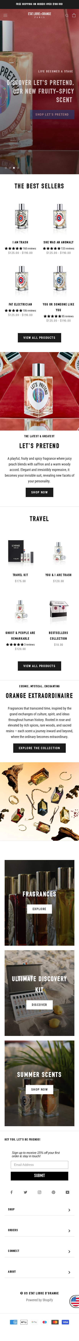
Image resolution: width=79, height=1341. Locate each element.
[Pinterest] (53, 1192)
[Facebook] (11, 1192)
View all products (39, 338)
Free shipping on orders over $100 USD (39, 4)
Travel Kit (20, 575)
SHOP (40, 1210)
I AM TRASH (20, 242)
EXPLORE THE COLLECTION (39, 748)
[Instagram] (39, 1192)
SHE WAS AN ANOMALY (58, 242)
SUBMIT (39, 1176)
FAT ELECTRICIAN (20, 304)
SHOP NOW (39, 492)
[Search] (67, 15)
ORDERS (40, 1231)
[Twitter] (25, 1192)
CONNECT (40, 1251)
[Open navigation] (5, 15)
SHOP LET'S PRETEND (52, 111)
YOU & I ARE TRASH (58, 575)
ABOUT (40, 1272)
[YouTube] (67, 1192)
